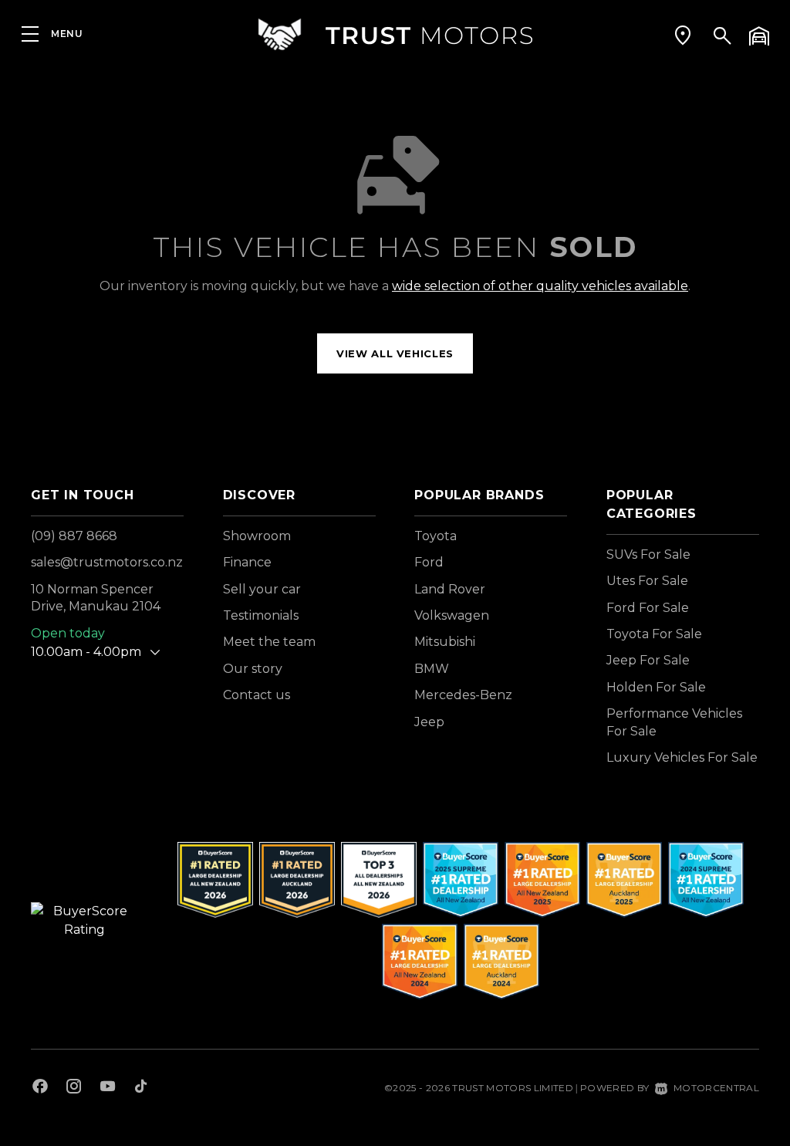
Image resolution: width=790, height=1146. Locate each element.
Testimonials (261, 615)
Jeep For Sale (648, 660)
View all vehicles (395, 353)
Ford (429, 562)
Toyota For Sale (654, 634)
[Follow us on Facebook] (40, 1088)
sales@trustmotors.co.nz (107, 562)
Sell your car (262, 589)
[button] (683, 35)
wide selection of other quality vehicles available (540, 286)
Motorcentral (716, 1088)
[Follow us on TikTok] (141, 1088)
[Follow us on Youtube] (107, 1088)
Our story (252, 668)
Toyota (435, 536)
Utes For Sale (647, 580)
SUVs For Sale (648, 554)
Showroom (257, 536)
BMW (431, 668)
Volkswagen (451, 615)
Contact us (256, 695)
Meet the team (269, 641)
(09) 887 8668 (74, 536)
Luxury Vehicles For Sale (682, 757)
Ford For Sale (647, 607)
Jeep (429, 722)
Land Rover (449, 589)
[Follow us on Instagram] (74, 1088)
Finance (247, 562)
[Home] (395, 34)
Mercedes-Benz (463, 695)
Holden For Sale (656, 687)
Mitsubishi (444, 641)
